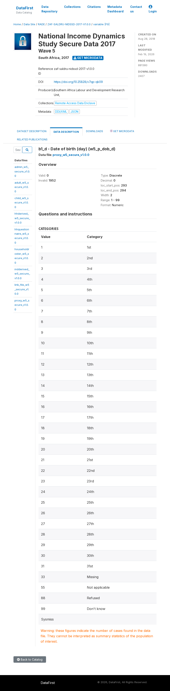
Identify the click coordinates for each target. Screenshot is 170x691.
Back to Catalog (31, 659)
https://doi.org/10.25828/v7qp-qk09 (78, 82)
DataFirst (24, 8)
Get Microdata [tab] (123, 131)
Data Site (29, 24)
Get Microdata (89, 58)
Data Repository (49, 9)
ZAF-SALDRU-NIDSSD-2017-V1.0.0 (69, 24)
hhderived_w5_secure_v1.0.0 (22, 218)
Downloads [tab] (94, 131)
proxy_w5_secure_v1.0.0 (22, 305)
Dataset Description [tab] (31, 131)
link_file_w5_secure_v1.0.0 (22, 289)
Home (17, 24)
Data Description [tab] (66, 131)
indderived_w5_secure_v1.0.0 (22, 274)
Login (153, 11)
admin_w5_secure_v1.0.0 (22, 171)
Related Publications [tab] (32, 139)
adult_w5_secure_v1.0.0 (22, 187)
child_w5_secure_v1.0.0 (22, 202)
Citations (94, 6)
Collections (72, 6)
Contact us (136, 9)
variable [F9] (101, 24)
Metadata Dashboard (115, 9)
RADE (41, 24)
